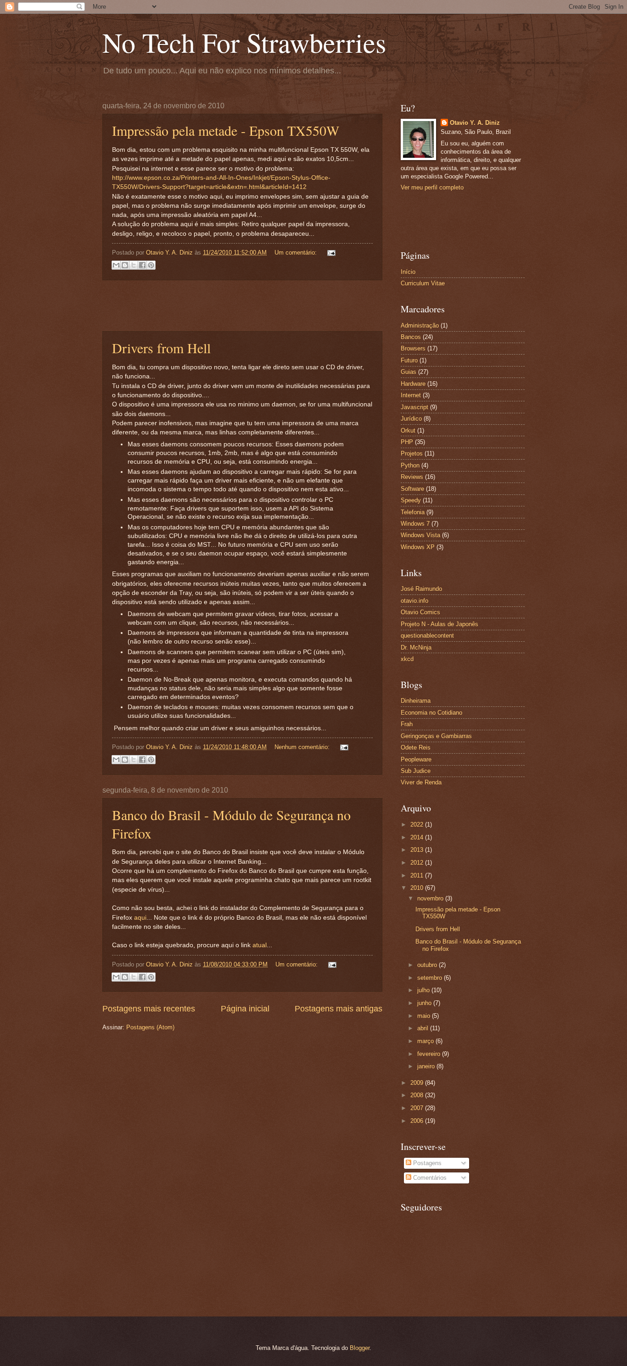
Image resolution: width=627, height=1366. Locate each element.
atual (259, 945)
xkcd (407, 658)
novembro (431, 898)
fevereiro (429, 1053)
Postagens (426, 1163)
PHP (407, 442)
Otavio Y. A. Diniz (475, 122)
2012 (417, 862)
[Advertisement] (242, 305)
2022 (417, 824)
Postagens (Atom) (150, 1027)
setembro (430, 977)
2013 (417, 849)
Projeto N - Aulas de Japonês (439, 624)
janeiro (427, 1066)
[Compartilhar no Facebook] (142, 265)
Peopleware (416, 759)
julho (424, 990)
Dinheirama (416, 700)
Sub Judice (416, 770)
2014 (417, 837)
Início (408, 271)
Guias (408, 371)
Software (412, 488)
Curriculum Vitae (423, 283)
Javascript (414, 407)
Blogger (359, 1347)
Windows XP (418, 547)
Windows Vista (420, 535)
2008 (417, 1095)
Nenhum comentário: (302, 747)
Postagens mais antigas (338, 1008)
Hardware (413, 383)
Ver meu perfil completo (432, 187)
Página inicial (245, 1008)
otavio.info (414, 600)
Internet (411, 395)
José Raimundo (421, 588)
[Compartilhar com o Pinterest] (151, 265)
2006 (417, 1120)
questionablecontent (427, 635)
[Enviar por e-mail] (116, 265)
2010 (417, 887)
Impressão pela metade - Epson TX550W (225, 130)
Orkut (408, 430)
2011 (417, 875)
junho (425, 1003)
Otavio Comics (420, 612)
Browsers (413, 348)
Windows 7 (415, 523)
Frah (407, 724)
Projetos (412, 453)
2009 (417, 1082)
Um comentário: (296, 252)
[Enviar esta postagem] (330, 252)
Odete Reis (416, 747)
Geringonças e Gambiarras (436, 736)
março (426, 1041)
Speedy (411, 500)
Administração (420, 325)
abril (423, 1028)
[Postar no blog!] (124, 265)
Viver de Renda (421, 782)
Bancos (411, 336)
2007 (417, 1108)
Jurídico (411, 418)
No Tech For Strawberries (244, 42)
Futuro (409, 360)
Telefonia (413, 512)
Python (410, 465)
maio (424, 1015)
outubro (428, 964)
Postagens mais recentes (148, 1008)
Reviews (412, 476)
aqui (140, 917)
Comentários (429, 1177)
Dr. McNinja (416, 647)
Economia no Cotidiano (431, 712)
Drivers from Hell (161, 348)
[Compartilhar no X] (133, 265)
